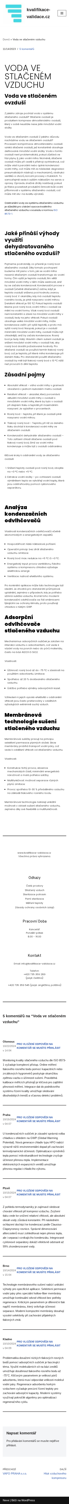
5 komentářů (27, 49)
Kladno (7, 1339)
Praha (6, 1114)
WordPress (28, 1500)
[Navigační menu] (62, 13)
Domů (6, 39)
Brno (6, 1265)
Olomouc (9, 1041)
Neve (6, 1500)
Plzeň (6, 1188)
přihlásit (11, 1445)
